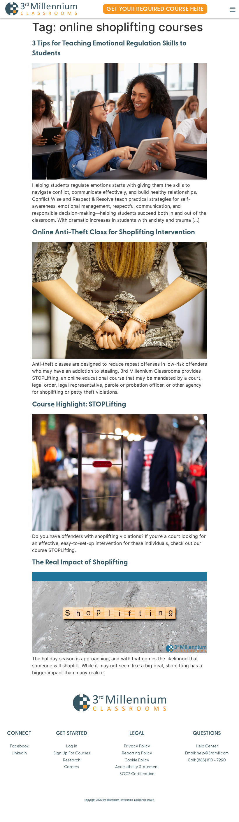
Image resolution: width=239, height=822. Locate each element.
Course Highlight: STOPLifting (79, 404)
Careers (71, 767)
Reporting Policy (137, 753)
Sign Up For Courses (71, 753)
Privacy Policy (137, 746)
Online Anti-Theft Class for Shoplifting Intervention (113, 232)
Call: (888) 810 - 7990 (207, 760)
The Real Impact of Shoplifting (80, 562)
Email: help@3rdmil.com (207, 753)
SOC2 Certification (136, 774)
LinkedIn (19, 753)
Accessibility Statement (137, 767)
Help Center (207, 746)
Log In (71, 746)
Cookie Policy (136, 760)
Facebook (19, 746)
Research (71, 760)
